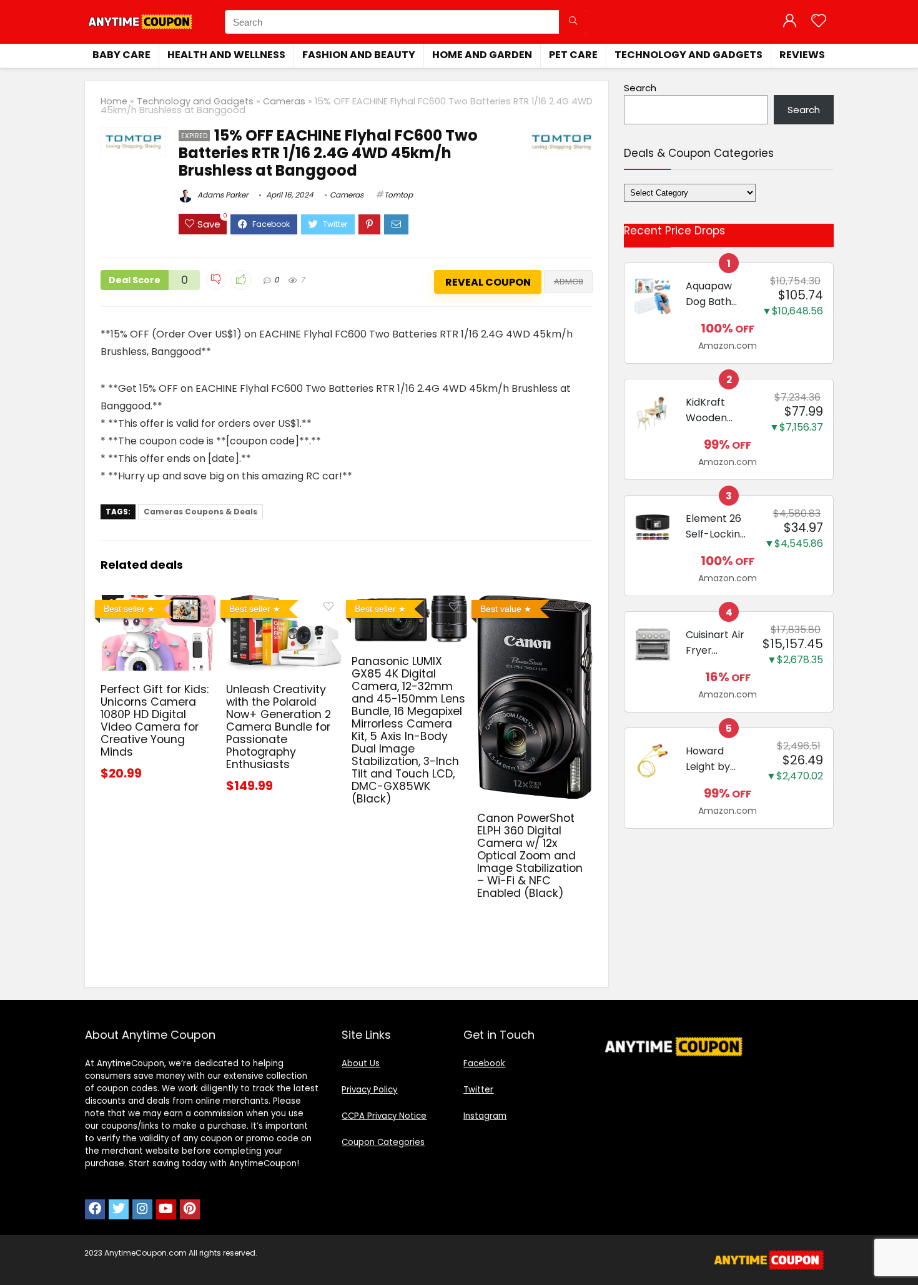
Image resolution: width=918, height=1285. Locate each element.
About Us (361, 1063)
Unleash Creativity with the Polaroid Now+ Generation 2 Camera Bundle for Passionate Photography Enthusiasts (278, 727)
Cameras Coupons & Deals (200, 511)
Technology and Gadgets (688, 55)
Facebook (484, 1063)
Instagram (484, 1116)
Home (114, 101)
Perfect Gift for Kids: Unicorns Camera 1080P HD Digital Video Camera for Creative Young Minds (155, 720)
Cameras (284, 101)
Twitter (478, 1090)
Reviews (802, 55)
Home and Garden (482, 55)
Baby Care (121, 55)
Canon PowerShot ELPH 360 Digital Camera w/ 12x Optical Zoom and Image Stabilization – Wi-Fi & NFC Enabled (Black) (530, 856)
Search (640, 87)
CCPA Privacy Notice (384, 1116)
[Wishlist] (818, 21)
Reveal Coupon (488, 282)
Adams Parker (221, 194)
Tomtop (398, 194)
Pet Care (573, 55)
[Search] (573, 22)
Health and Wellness (226, 55)
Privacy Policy (369, 1090)
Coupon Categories (383, 1142)
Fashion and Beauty (358, 55)
